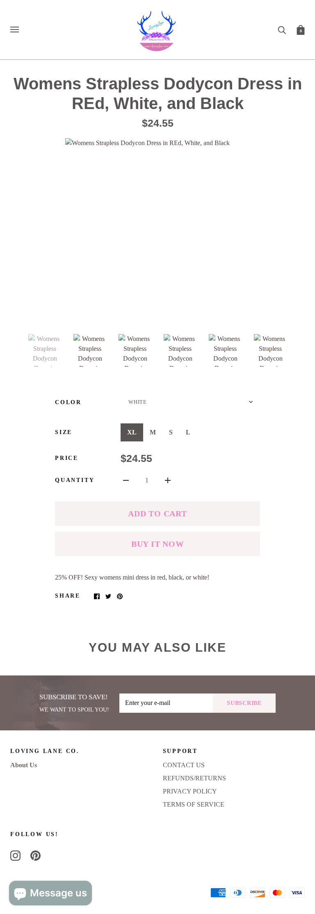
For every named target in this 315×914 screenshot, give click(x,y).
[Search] (282, 29)
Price (66, 458)
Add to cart (157, 513)
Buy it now (157, 543)
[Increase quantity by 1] (167, 480)
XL (132, 432)
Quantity (74, 480)
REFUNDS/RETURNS (194, 778)
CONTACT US (184, 765)
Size (63, 432)
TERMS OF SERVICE (193, 804)
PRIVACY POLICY (190, 791)
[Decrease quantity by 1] (126, 480)
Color (68, 402)
